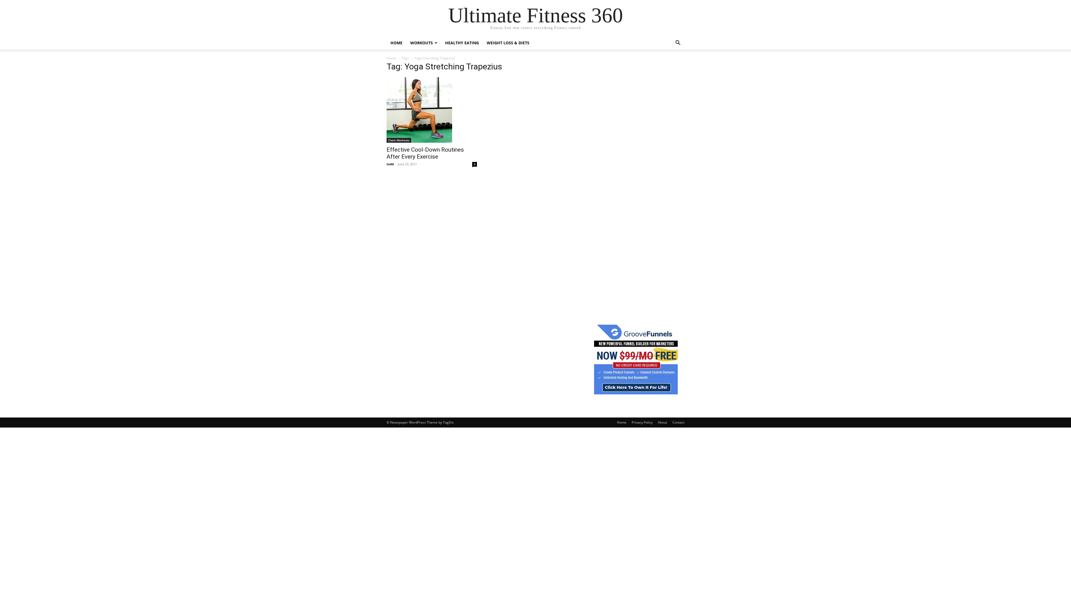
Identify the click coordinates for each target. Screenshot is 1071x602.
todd (390, 164)
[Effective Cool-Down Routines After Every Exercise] (432, 110)
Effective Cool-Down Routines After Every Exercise (425, 153)
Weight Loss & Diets (508, 42)
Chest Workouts (398, 140)
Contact (678, 422)
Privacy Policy (642, 422)
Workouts (421, 42)
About (662, 422)
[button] (677, 43)
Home (396, 42)
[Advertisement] (636, 147)
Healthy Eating (462, 42)
